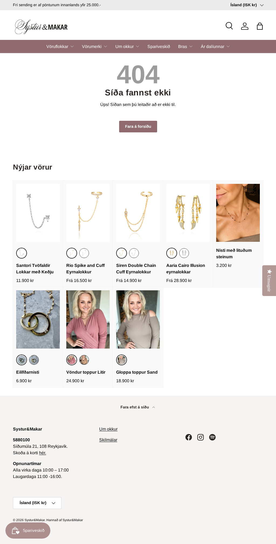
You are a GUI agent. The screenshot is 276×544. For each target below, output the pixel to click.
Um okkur (124, 46)
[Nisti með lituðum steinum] (238, 213)
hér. (42, 452)
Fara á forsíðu (138, 126)
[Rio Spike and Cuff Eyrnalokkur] (88, 213)
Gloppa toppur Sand (137, 372)
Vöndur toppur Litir (85, 372)
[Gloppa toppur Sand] (138, 319)
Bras (182, 46)
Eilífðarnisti (27, 372)
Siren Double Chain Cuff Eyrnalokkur (136, 268)
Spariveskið (158, 46)
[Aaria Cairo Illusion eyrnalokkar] (188, 213)
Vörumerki (92, 46)
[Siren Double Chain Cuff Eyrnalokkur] (138, 213)
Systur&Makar (35, 520)
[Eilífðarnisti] (38, 319)
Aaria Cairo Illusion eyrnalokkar (185, 268)
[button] (260, 26)
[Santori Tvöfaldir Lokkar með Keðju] (38, 213)
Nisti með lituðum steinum (234, 253)
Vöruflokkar (57, 46)
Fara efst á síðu (135, 407)
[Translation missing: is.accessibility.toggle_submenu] (72, 46)
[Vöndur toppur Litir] (88, 319)
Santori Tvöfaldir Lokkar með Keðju (35, 268)
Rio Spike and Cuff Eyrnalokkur (85, 268)
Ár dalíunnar (212, 46)
